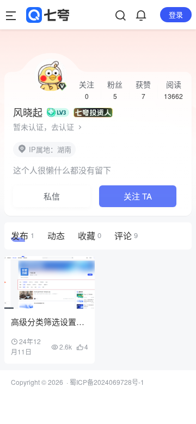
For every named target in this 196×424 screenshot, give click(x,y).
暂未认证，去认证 (44, 126)
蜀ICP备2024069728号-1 (107, 381)
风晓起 (27, 112)
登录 (176, 14)
